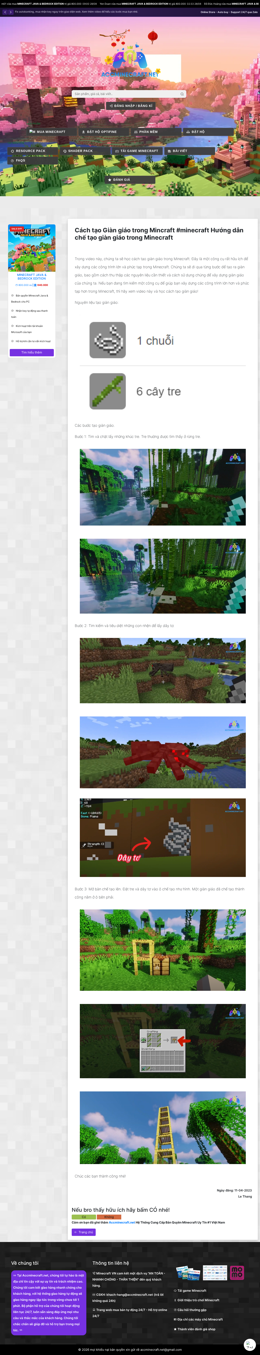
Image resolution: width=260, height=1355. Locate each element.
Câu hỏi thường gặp (191, 1310)
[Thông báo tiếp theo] (10, 12)
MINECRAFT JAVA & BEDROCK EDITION (61, 3)
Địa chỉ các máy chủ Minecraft (200, 1319)
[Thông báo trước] (5, 12)
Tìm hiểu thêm (32, 352)
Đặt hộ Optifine (102, 132)
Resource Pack (31, 151)
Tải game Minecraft (139, 151)
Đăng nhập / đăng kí (133, 106)
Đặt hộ (198, 132)
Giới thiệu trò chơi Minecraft (198, 1300)
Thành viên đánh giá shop (196, 1329)
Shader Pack (80, 151)
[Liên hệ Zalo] (250, 1345)
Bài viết (180, 151)
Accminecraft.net (122, 1222)
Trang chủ (86, 1232)
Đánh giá (121, 179)
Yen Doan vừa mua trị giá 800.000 (66, 3)
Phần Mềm (148, 132)
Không (109, 1217)
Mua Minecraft (51, 132)
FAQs (20, 160)
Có (84, 1217)
